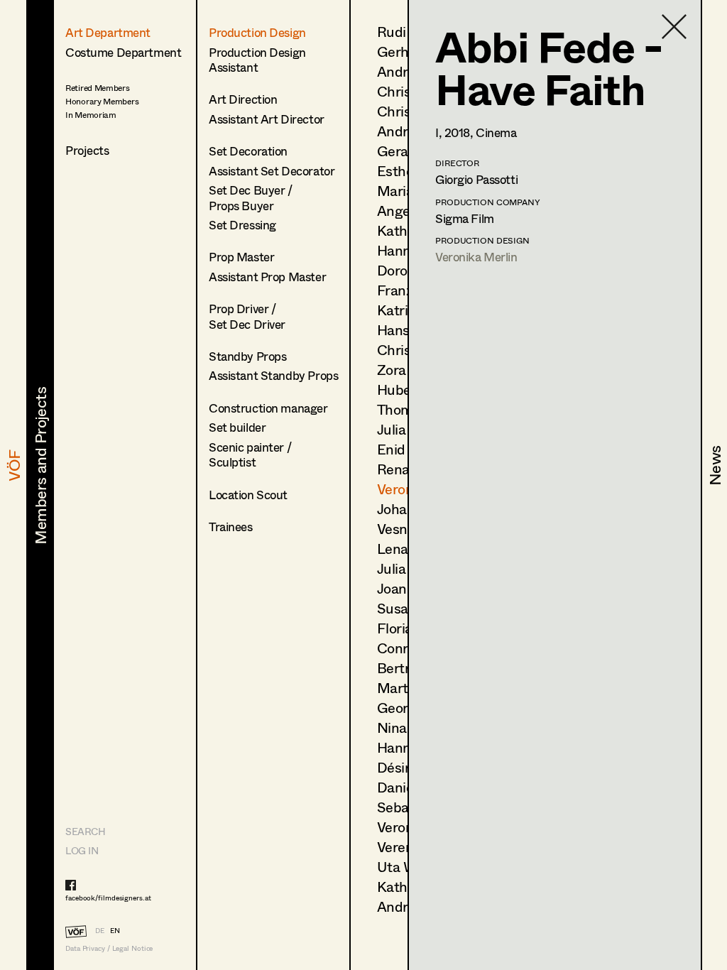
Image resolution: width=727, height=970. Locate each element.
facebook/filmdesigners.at (108, 897)
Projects (87, 150)
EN (115, 930)
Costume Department (123, 52)
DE (99, 930)
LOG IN (81, 850)
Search (85, 831)
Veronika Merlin (476, 256)
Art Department (108, 32)
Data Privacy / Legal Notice (109, 948)
